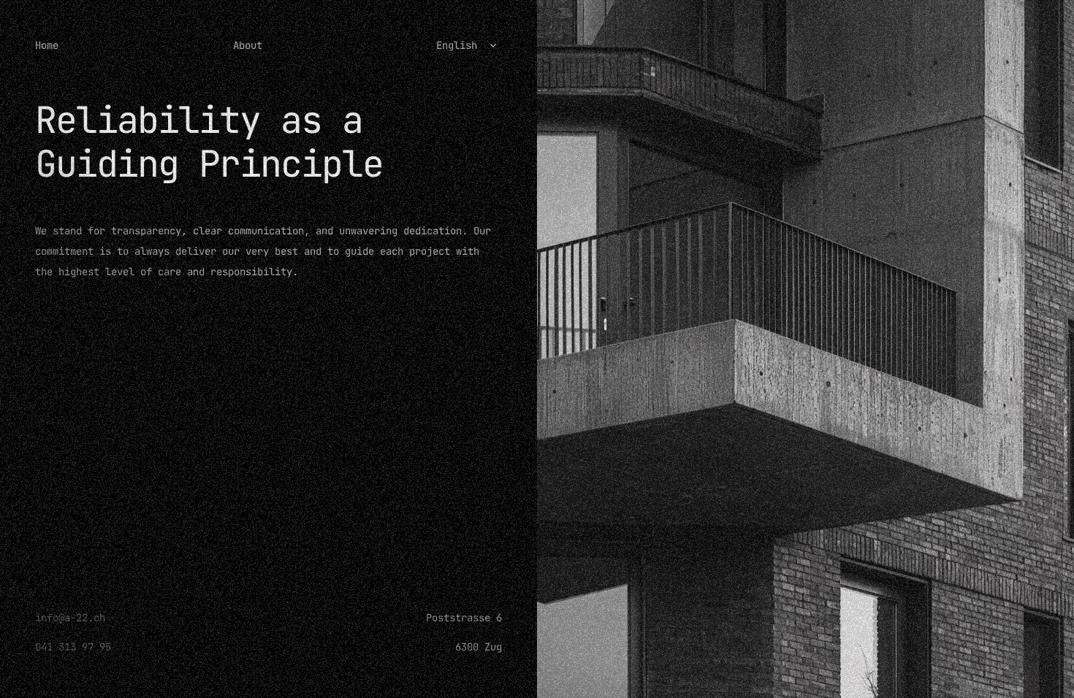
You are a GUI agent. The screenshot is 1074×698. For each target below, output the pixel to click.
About (247, 45)
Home (46, 45)
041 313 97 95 (73, 646)
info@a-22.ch (70, 617)
